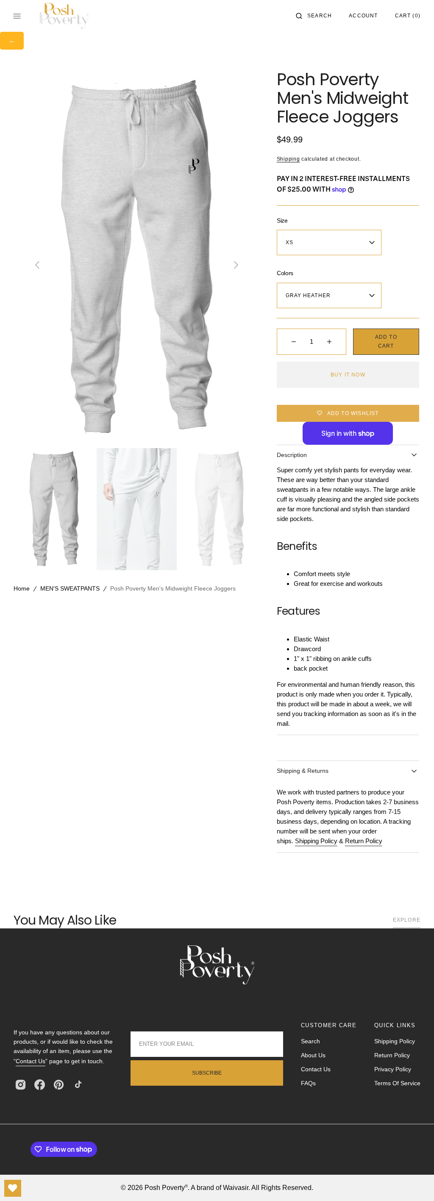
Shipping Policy (316, 840)
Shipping (288, 159)
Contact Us (30, 1061)
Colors (285, 273)
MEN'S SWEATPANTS (70, 588)
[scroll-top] (414, 1181)
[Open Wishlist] (12, 1188)
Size (282, 220)
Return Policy (363, 840)
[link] (217, 966)
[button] (314, 16)
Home (22, 588)
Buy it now (348, 375)
